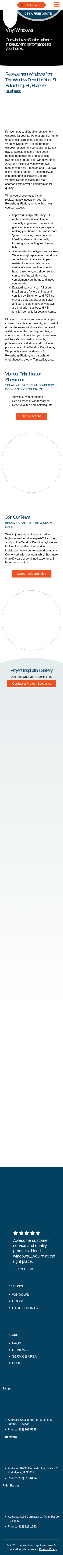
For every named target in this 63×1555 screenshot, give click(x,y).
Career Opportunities (31, 573)
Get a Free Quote (38, 13)
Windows (20, 1294)
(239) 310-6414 (27, 1478)
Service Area (24, 1356)
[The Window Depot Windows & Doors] (10, 14)
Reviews (20, 1350)
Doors (18, 1301)
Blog (17, 1363)
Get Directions (31, 416)
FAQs (16, 1343)
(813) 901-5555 (27, 1429)
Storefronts (25, 1308)
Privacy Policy (48, 1549)
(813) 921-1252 (27, 1526)
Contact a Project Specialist (31, 683)
